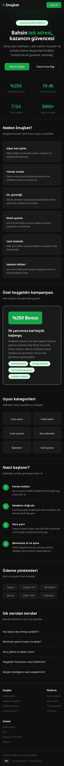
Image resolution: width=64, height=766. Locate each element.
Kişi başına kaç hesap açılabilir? (21, 631)
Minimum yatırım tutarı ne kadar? (22, 641)
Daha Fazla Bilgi (45, 66)
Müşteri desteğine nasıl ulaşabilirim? (24, 672)
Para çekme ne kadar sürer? (18, 651)
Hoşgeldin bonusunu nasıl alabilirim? (24, 661)
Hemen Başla (17, 66)
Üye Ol (54, 5)
